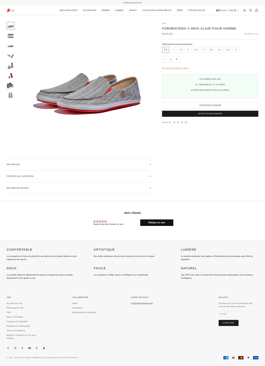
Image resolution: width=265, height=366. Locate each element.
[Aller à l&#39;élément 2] (10, 36)
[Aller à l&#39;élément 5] (10, 65)
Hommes (119, 10)
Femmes (106, 10)
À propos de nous (14, 303)
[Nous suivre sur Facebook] (8, 348)
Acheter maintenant (210, 114)
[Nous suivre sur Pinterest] (22, 348)
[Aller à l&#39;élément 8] (10, 95)
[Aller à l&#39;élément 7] (10, 85)
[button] (228, 10)
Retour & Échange (15, 317)
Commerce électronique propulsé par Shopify (54, 357)
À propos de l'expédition (17, 321)
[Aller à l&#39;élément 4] (10, 55)
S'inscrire (228, 323)
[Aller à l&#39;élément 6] (10, 75)
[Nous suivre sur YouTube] (29, 348)
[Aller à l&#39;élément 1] (10, 26)
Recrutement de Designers (84, 312)
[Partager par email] (186, 122)
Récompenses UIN (15, 308)
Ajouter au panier (210, 105)
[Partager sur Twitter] (178, 122)
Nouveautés (89, 10)
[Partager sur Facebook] (174, 122)
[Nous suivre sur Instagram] (15, 348)
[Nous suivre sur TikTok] (36, 348)
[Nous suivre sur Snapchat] (44, 348)
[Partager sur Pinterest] (182, 122)
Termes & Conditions (16, 330)
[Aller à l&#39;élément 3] (10, 46)
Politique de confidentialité (18, 326)
